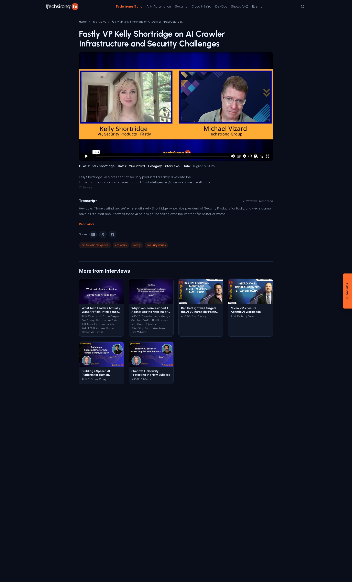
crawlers (120, 245)
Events (257, 6)
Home (83, 21)
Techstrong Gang (129, 6)
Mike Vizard (137, 166)
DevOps (221, 6)
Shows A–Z (239, 6)
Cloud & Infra (201, 6)
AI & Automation (158, 6)
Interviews (99, 21)
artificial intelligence (95, 245)
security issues (156, 245)
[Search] (302, 6)
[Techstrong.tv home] (62, 6)
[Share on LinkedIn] (93, 234)
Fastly (137, 245)
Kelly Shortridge (103, 166)
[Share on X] (103, 234)
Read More (86, 224)
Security (181, 6)
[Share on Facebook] (112, 234)
